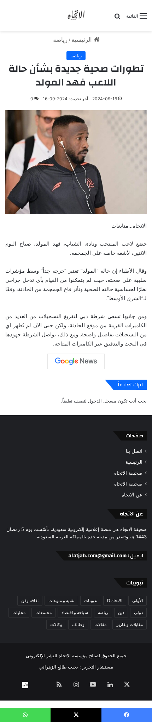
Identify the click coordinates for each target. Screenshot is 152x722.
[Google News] (76, 361)
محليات (18, 612)
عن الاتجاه (132, 495)
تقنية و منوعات (61, 600)
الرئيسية (82, 39)
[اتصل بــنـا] (25, 685)
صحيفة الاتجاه (128, 473)
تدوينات (90, 600)
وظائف (78, 624)
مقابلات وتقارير (129, 624)
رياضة (60, 39)
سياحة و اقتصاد (75, 612)
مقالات (100, 624)
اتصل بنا (134, 451)
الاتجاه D (114, 600)
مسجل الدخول (102, 401)
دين (121, 612)
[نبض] (42, 685)
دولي (138, 612)
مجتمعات (43, 612)
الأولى (137, 600)
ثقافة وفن (30, 600)
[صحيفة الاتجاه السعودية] (76, 15)
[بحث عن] (117, 18)
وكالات (56, 624)
